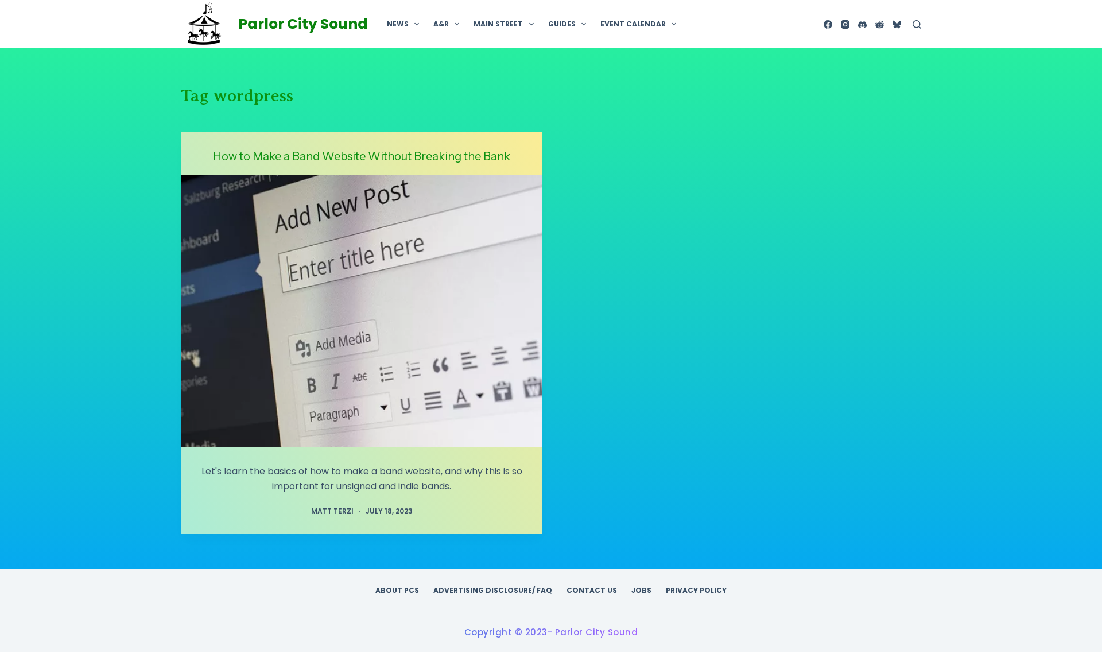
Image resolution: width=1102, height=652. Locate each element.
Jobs (641, 590)
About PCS (397, 590)
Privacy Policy (696, 590)
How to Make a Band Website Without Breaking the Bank (361, 156)
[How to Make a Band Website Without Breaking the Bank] (361, 311)
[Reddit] (879, 24)
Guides (562, 24)
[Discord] (862, 24)
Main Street (498, 24)
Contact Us (591, 590)
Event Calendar (633, 24)
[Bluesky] (897, 24)
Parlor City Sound (303, 24)
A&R (441, 24)
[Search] (917, 24)
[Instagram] (845, 24)
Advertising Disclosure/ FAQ (492, 590)
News (398, 24)
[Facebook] (828, 24)
